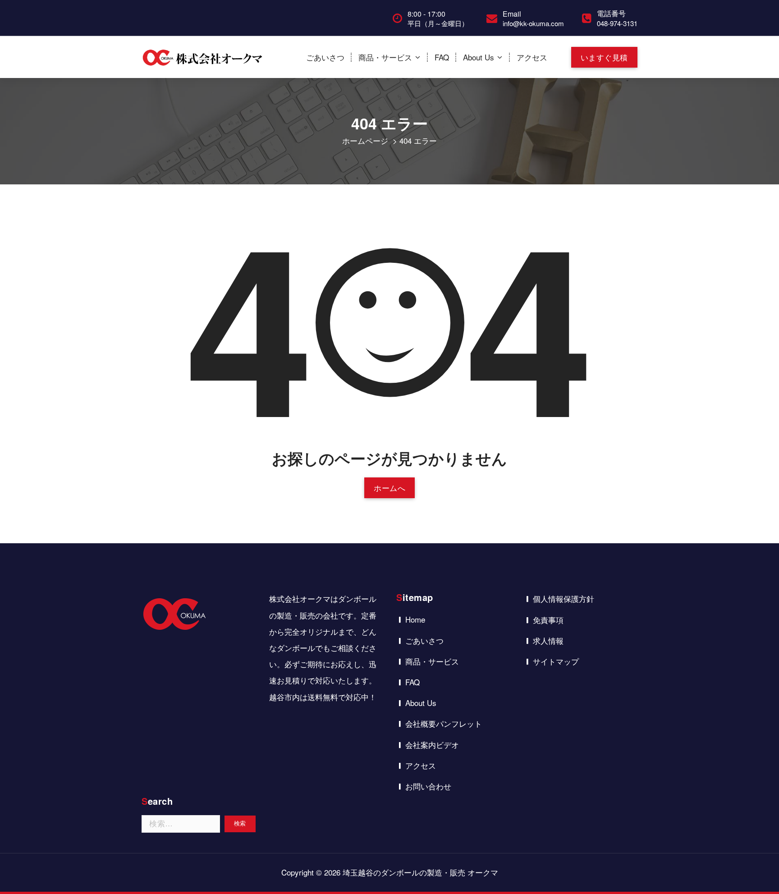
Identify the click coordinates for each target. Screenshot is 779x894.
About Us (478, 57)
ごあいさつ (325, 57)
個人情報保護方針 (563, 598)
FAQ (442, 57)
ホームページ (365, 140)
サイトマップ (556, 661)
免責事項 (548, 619)
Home (415, 619)
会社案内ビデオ (432, 744)
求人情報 (548, 640)
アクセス (532, 57)
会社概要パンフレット (443, 723)
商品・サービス (385, 57)
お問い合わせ (428, 786)
